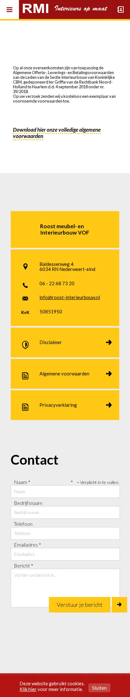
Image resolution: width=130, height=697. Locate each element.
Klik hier (28, 689)
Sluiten (99, 688)
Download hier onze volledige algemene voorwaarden (57, 132)
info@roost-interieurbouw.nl (69, 297)
